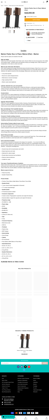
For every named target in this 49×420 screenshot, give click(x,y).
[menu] (1, 2)
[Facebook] (18, 366)
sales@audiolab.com (9, 404)
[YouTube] (29, 366)
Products (6, 5)
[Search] (5, 2)
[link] (8, 292)
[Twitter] (24, 369)
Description (23, 50)
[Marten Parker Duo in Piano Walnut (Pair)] (24, 341)
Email (28, 40)
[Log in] (43, 2)
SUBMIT (45, 363)
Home (2, 5)
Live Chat (39, 37)
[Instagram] (22, 366)
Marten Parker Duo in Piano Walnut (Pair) (24, 351)
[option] (12, 18)
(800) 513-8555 (30, 37)
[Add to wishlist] (18, 335)
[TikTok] (25, 366)
